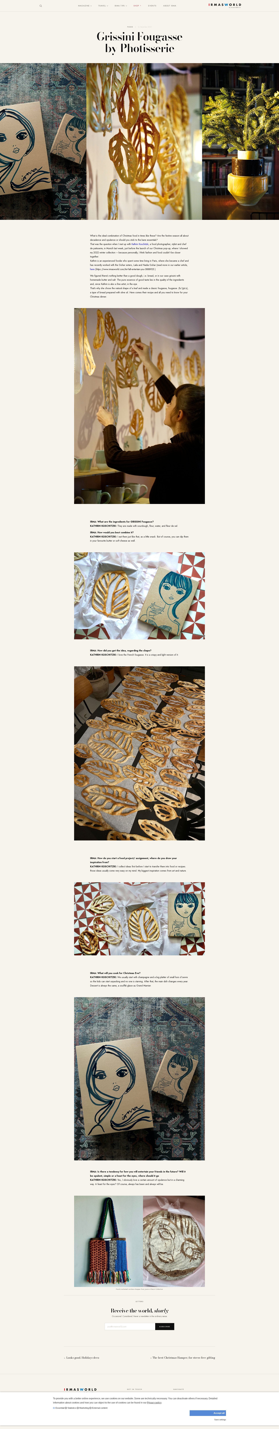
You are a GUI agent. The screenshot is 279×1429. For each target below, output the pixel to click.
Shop (136, 5)
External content (99, 1408)
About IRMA (169, 5)
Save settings (220, 1420)
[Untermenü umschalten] (90, 5)
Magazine (84, 5)
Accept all (219, 1413)
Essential (60, 1408)
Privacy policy (154, 1402)
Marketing (84, 1408)
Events (152, 5)
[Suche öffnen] (41, 6)
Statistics (71, 1408)
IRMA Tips (120, 5)
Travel (102, 5)
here (92, 269)
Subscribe (164, 1326)
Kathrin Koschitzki (140, 244)
